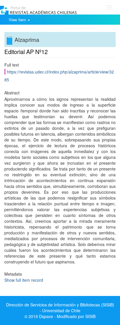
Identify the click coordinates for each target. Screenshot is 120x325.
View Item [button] (18, 19)
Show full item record (23, 280)
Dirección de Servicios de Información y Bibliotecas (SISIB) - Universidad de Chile (60, 307)
